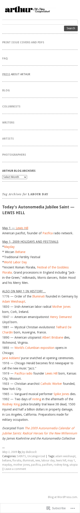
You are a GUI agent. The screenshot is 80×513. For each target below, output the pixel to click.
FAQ (5, 58)
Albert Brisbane (52, 337)
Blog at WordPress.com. (63, 497)
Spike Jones (61, 394)
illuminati (28, 460)
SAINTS (21, 456)
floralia (16, 460)
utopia (74, 464)
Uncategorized (36, 456)
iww (37, 460)
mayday (7, 464)
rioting (36, 399)
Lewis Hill (22, 228)
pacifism (47, 464)
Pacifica (47, 233)
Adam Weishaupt (13, 301)
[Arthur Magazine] (40, 9)
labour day (48, 460)
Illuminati (38, 296)
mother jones (21, 464)
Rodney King (11, 404)
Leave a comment (15, 469)
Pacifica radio (23, 373)
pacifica (36, 464)
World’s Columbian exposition (34, 348)
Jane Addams (11, 358)
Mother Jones (61, 306)
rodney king (61, 464)
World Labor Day (15, 262)
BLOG (6, 90)
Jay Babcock (29, 452)
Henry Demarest (61, 317)
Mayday (9, 247)
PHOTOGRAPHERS (14, 154)
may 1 (71, 460)
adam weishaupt (65, 456)
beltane (6, 460)
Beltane (20, 252)
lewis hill (61, 460)
